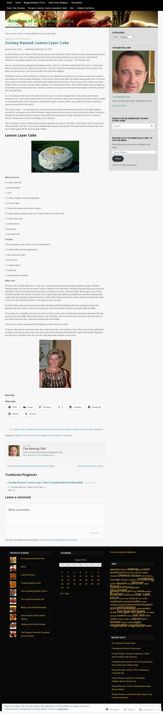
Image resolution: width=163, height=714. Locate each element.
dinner (137, 582)
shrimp (129, 616)
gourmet (53, 429)
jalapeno (148, 591)
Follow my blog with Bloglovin (123, 552)
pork (113, 608)
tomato (115, 622)
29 (98, 584)
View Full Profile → (120, 106)
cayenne (138, 573)
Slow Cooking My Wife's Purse (34, 591)
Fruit (32, 435)
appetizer (115, 569)
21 (92, 580)
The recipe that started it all (32, 599)
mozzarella (143, 598)
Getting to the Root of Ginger (33, 624)
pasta (149, 604)
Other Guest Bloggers (58, 3)
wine (148, 625)
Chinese (149, 576)
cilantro (124, 579)
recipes (89, 429)
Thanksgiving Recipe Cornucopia (126, 648)
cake (23, 429)
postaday (75, 429)
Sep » (67, 593)
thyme (144, 619)
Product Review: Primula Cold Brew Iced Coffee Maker (30, 466)
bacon (124, 569)
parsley (141, 604)
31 (68, 588)
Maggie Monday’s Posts (34, 3)
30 (62, 588)
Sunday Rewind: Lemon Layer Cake (37, 43)
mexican (133, 598)
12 (80, 576)
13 (86, 576)
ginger (136, 587)
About (18, 3)
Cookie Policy (62, 709)
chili (143, 576)
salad (151, 612)
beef (147, 569)
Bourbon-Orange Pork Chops (91, 466)
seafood (121, 615)
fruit (47, 429)
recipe (82, 429)
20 (86, 580)
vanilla (130, 622)
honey (134, 591)
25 (74, 584)
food (43, 429)
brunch (123, 572)
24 (68, 584)
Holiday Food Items (85, 8)
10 (68, 576)
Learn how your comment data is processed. (58, 540)
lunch (114, 598)
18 (74, 580)
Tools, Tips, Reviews (16, 8)
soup (126, 619)
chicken (135, 575)
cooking (29, 429)
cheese (124, 575)
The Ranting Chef (121, 97)
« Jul (61, 593)
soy (130, 619)
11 (74, 576)
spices (136, 618)
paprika (122, 604)
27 (86, 584)
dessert (37, 429)
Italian (140, 591)
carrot (131, 572)
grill (129, 591)
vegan (137, 622)
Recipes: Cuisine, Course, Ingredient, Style (47, 8)
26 (80, 584)
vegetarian (98, 429)
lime (133, 595)
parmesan (132, 604)
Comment (94, 533)
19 (80, 580)
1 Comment (26, 39)
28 (92, 584)
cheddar (113, 576)
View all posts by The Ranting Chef (39, 455)
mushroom (116, 601)
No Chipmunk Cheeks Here (33, 559)
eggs (146, 584)
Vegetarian (67, 435)
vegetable (119, 625)
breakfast (115, 572)
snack (120, 619)
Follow (118, 159)
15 (98, 576)
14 (92, 576)
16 (62, 580)
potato (139, 608)
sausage (113, 616)
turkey (124, 622)
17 (68, 580)
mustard (126, 601)
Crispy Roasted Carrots (31, 583)
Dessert (26, 435)
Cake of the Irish (28, 575)
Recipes (58, 435)
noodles (136, 601)
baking (17, 429)
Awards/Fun (76, 3)
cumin (113, 583)
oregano (114, 604)
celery (145, 572)
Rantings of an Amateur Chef (39, 21)
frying (129, 587)
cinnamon (132, 580)
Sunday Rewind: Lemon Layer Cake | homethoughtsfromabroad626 (45, 482)
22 (98, 580)
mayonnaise (124, 598)
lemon (67, 429)
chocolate (115, 579)
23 (62, 584)
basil (140, 569)
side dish (138, 615)
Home (9, 3)
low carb (142, 594)
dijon (129, 584)
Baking (19, 435)
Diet (72, 8)
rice (147, 612)
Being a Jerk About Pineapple (33, 607)
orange (143, 602)
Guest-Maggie (41, 435)
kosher (61, 429)
